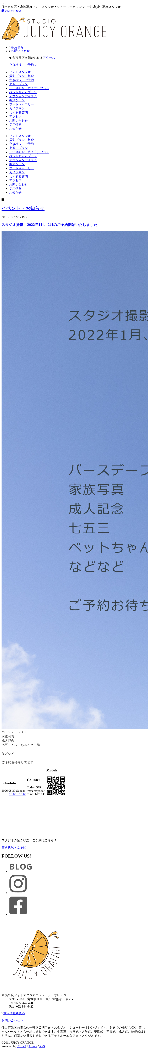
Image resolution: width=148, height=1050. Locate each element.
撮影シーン (17, 100)
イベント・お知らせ (23, 208)
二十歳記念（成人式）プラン (29, 88)
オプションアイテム (23, 96)
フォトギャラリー (21, 104)
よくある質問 (18, 112)
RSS (42, 1046)
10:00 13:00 (17, 794)
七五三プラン (18, 84)
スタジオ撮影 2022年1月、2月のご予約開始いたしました (49, 225)
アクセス (49, 57)
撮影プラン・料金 (21, 76)
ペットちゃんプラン (23, 92)
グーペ (21, 1046)
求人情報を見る (14, 1013)
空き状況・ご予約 (22, 64)
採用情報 (17, 47)
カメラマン (17, 108)
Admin (33, 1046)
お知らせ (15, 128)
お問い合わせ (20, 50)
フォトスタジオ (20, 72)
